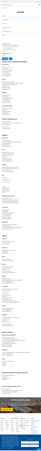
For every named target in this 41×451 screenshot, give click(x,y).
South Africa (18, 431)
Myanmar (17, 423)
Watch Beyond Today (34, 409)
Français (7, 422)
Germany (12, 428)
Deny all (29, 442)
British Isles (12, 422)
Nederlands (7, 423)
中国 (1, 422)
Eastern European (2, 428)
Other (4, 51)
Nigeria (17, 428)
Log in (40, 1)
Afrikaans (2, 423)
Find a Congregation (3, 1)
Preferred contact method (6, 27)
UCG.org (2, 7)
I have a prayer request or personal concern (10, 49)
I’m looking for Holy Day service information (10, 46)
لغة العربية (2, 420)
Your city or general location (6, 31)
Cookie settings (30, 439)
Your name (3, 15)
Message (3, 35)
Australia (12, 420)
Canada (12, 423)
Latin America (17, 421)
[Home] (6, 5)
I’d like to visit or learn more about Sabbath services (11, 45)
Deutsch (2, 425)
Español (7, 420)
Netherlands (18, 425)
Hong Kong (12, 430)
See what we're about (6, 409)
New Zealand (18, 426)
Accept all (30, 445)
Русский (7, 427)
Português (7, 425)
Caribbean (12, 425)
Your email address (5, 19)
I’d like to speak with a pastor (7, 48)
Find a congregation (20, 409)
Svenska (7, 428)
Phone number (4, 23)
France (12, 427)
